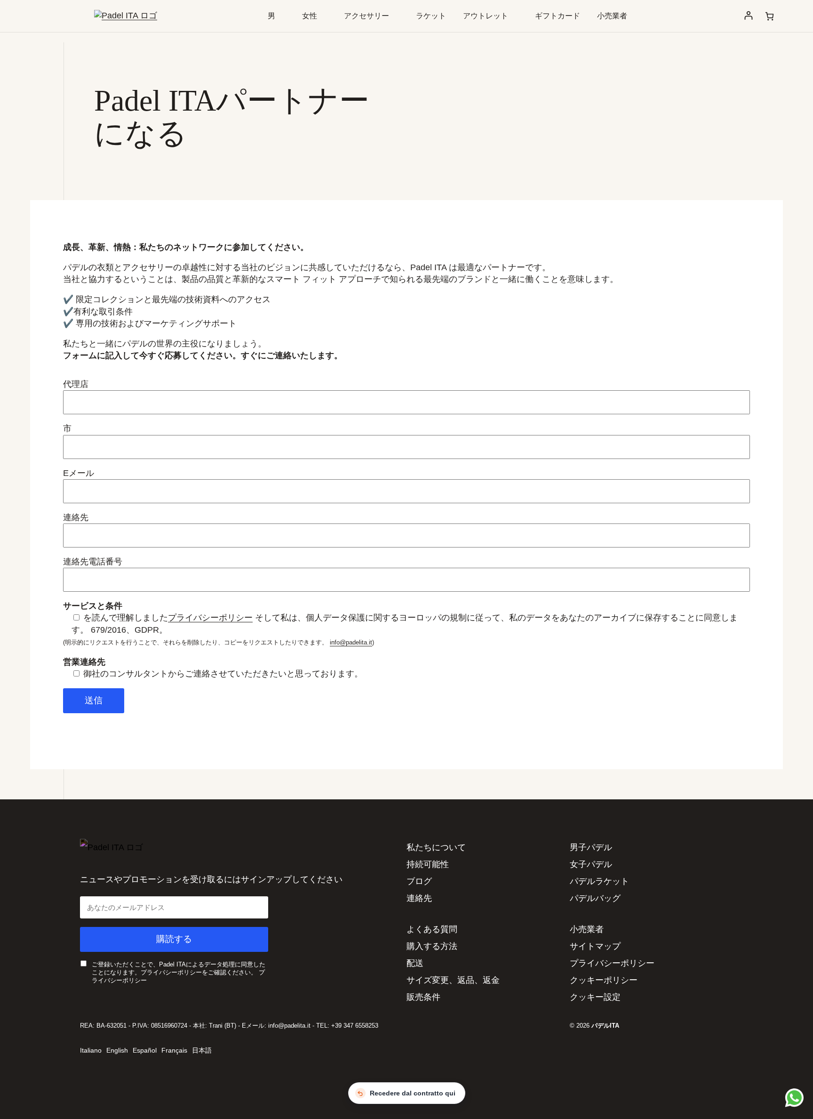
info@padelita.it (351, 642)
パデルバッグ (595, 898)
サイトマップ (595, 946)
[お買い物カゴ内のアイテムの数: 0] (769, 16)
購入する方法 (431, 946)
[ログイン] (748, 16)
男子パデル (591, 847)
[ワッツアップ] (793, 1097)
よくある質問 (431, 929)
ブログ (419, 881)
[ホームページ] (125, 15)
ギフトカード (557, 16)
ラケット (431, 16)
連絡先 (419, 898)
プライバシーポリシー (210, 617)
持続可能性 (427, 864)
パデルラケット (599, 881)
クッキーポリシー (604, 980)
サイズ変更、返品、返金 (453, 980)
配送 (414, 963)
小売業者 (612, 16)
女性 (309, 16)
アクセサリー (366, 16)
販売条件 (423, 997)
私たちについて (436, 847)
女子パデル (591, 864)
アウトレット (485, 16)
